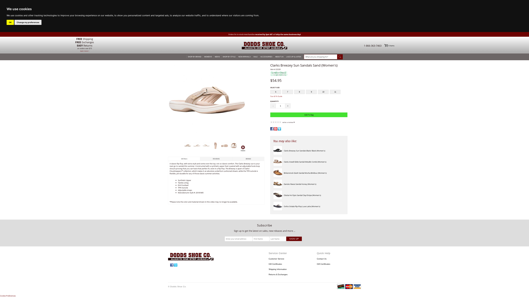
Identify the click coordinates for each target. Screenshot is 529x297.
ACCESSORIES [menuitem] (266, 57)
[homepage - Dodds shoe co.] (264, 46)
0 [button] (391, 45)
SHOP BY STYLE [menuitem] (229, 57)
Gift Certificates (275, 264)
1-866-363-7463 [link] (372, 45)
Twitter (175, 265)
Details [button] (184, 159)
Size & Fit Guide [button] (276, 96)
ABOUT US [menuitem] (279, 57)
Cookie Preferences (8, 296)
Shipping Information (278, 269)
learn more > (84, 51)
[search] (320, 56)
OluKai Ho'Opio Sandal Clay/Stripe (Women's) (302, 195)
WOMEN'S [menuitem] (208, 57)
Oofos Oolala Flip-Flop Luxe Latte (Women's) (302, 206)
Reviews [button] (216, 159)
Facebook (171, 265)
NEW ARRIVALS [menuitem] (244, 57)
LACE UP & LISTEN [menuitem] (293, 57)
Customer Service (276, 259)
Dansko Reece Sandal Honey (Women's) (300, 184)
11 (335, 92)
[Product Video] (243, 148)
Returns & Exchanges (278, 274)
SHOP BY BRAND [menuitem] (194, 57)
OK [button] (10, 22)
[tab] (184, 159)
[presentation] (277, 154)
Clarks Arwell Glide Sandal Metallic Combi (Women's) (305, 162)
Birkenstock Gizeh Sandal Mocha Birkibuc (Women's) (305, 173)
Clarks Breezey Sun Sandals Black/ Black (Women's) (304, 150)
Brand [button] (248, 159)
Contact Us (321, 259)
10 (323, 92)
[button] (216, 102)
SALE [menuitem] (255, 57)
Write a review (287, 122)
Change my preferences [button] (28, 22)
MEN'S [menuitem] (217, 57)
